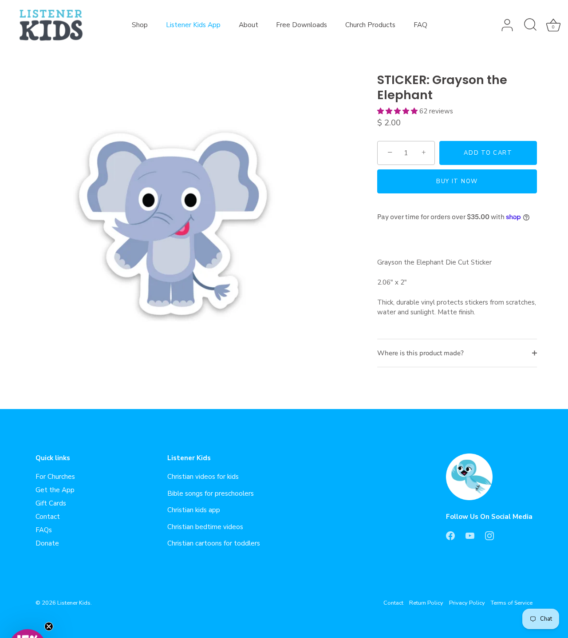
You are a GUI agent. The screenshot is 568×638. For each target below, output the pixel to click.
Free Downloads (301, 24)
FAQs (44, 530)
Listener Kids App (193, 24)
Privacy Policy (467, 603)
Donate (47, 543)
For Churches (55, 476)
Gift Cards (51, 503)
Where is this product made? (420, 353)
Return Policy (426, 603)
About (248, 24)
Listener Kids (74, 603)
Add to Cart (488, 153)
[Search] (530, 25)
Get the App (55, 490)
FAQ (420, 24)
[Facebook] (450, 535)
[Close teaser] (48, 626)
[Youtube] (469, 535)
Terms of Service (511, 603)
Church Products (370, 24)
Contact (48, 516)
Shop (140, 24)
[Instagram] (489, 535)
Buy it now (457, 181)
